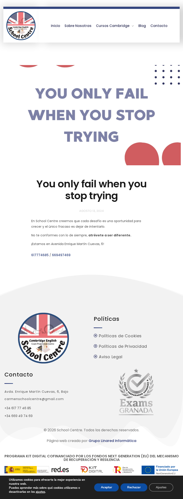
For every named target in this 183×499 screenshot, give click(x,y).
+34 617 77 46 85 (17, 408)
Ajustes (161, 487)
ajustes (40, 492)
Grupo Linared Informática (112, 440)
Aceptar (106, 487)
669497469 (61, 255)
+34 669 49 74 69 (18, 416)
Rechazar (134, 487)
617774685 (40, 255)
